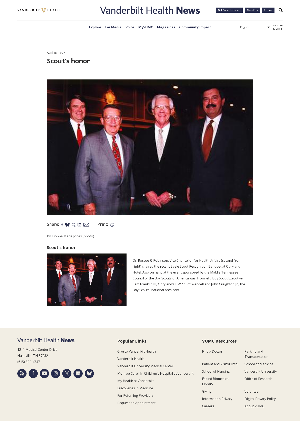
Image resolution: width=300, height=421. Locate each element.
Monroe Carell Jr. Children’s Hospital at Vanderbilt (155, 373)
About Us (252, 10)
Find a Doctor (212, 351)
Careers (208, 406)
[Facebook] (33, 373)
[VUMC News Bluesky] (89, 373)
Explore (95, 27)
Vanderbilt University (260, 371)
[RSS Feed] (22, 373)
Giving (207, 391)
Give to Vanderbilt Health (136, 351)
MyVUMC (145, 27)
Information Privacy (217, 398)
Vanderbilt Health (130, 358)
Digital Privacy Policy (260, 398)
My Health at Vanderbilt (135, 381)
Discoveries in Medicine (135, 388)
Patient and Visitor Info (220, 364)
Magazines (166, 27)
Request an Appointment (136, 403)
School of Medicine (258, 364)
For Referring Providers (135, 395)
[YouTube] (44, 373)
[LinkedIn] (78, 373)
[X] (66, 373)
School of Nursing (216, 371)
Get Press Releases (229, 10)
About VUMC (254, 406)
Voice (130, 27)
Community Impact (195, 27)
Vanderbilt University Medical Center (145, 366)
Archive (268, 10)
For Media (113, 27)
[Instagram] (55, 373)
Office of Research (258, 378)
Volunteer (252, 391)
